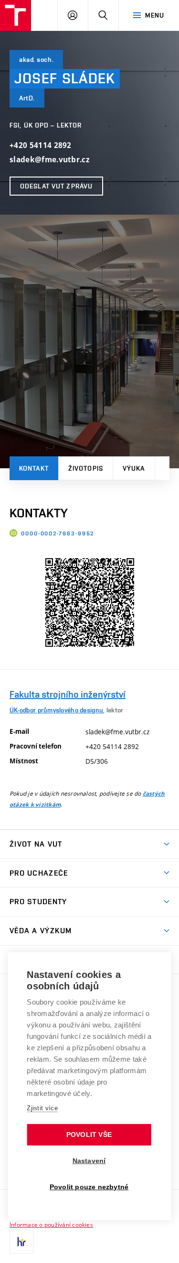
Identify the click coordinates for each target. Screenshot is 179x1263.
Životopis (85, 468)
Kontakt (34, 468)
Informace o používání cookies (51, 1224)
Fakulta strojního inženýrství (68, 694)
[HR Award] (21, 1241)
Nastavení (89, 1160)
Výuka (134, 468)
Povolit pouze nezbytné (89, 1187)
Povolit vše (89, 1134)
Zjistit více (42, 1108)
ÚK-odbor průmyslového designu (56, 710)
